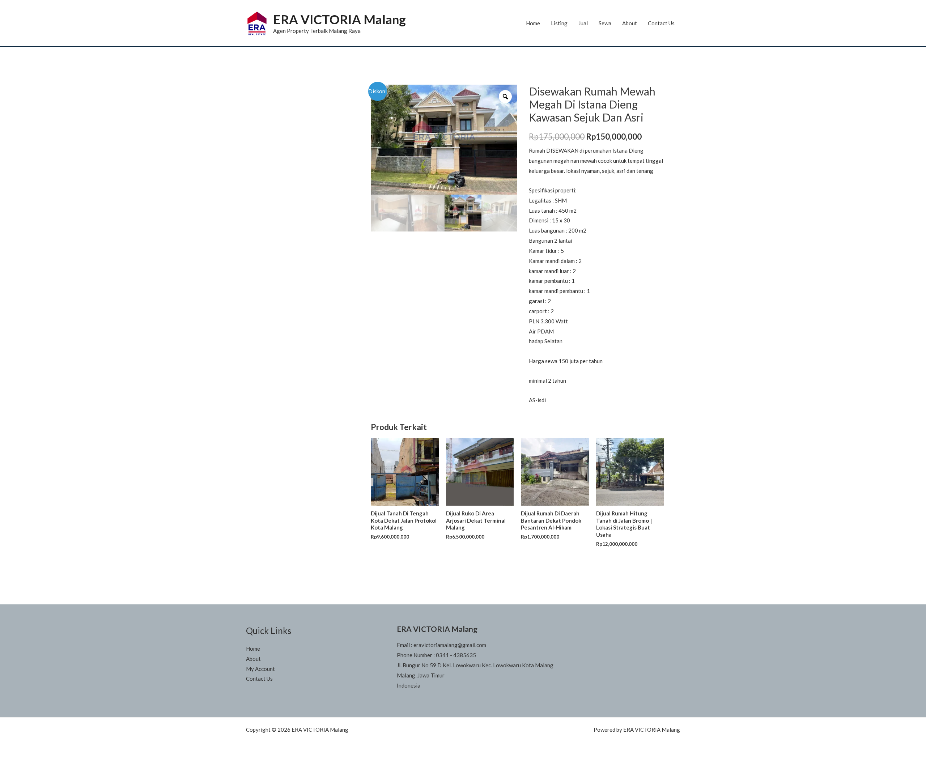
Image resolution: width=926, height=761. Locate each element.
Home (533, 23)
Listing (559, 23)
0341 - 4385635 (456, 655)
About (629, 23)
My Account (260, 669)
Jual (583, 23)
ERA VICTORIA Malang (339, 19)
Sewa (605, 23)
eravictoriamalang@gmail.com (449, 645)
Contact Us (661, 23)
